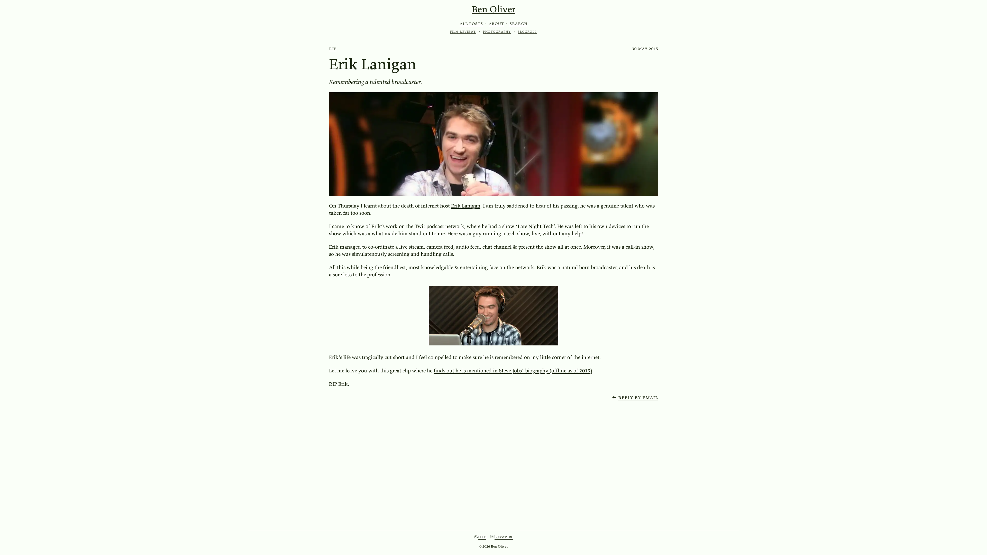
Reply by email (638, 397)
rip (332, 48)
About (496, 23)
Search (518, 23)
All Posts (471, 23)
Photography (497, 31)
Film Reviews (463, 31)
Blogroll (527, 31)
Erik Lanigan (465, 205)
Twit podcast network (439, 226)
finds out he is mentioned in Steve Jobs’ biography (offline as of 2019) (513, 370)
